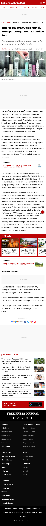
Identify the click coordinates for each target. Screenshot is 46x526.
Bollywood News (29, 428)
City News (5, 428)
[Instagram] (31, 322)
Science (4, 471)
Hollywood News (29, 432)
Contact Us (18, 512)
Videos (4, 492)
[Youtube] (35, 322)
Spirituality (6, 475)
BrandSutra (6, 452)
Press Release (7, 503)
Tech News (5, 488)
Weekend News (7, 499)
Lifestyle (26, 464)
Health (25, 467)
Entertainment (38, 7)
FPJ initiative (6, 460)
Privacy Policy (8, 512)
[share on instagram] (27, 418)
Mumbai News (13, 7)
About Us (7, 508)
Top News (5, 481)
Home (3, 7)
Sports (25, 452)
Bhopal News (6, 439)
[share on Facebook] (13, 418)
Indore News (5, 435)
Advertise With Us (30, 512)
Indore (9, 23)
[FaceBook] (25, 322)
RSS (40, 512)
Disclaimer (36, 508)
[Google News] (17, 322)
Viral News (5, 496)
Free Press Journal (13, 3)
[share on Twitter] (18, 418)
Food (25, 475)
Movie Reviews (28, 435)
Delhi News (5, 443)
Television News (29, 447)
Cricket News (28, 456)
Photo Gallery (7, 484)
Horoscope (5, 464)
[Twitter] (28, 322)
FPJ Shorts (25, 7)
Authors (23, 516)
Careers (28, 508)
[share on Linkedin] (22, 418)
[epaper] (41, 2)
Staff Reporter (5, 49)
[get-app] (44, 2)
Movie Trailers (28, 439)
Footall (25, 460)
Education (5, 447)
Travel (25, 471)
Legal (3, 467)
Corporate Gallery (9, 456)
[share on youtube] (31, 418)
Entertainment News (31, 424)
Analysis (4, 424)
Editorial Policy (18, 508)
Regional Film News (30, 443)
